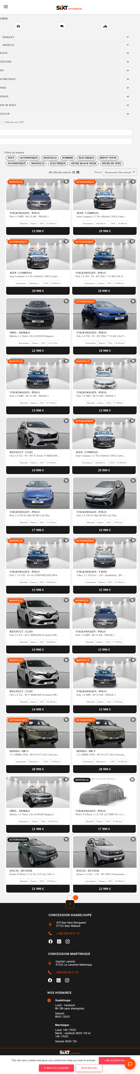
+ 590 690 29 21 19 (68, 933)
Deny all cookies (57, 1068)
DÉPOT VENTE (108, 158)
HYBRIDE (67, 158)
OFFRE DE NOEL (111, 163)
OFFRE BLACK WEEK (83, 163)
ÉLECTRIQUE (86, 158)
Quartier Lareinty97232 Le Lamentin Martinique (74, 963)
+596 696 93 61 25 (67, 972)
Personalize (89, 1068)
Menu (5, 6)
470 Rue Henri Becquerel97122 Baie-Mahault (71, 924)
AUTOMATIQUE (29, 158)
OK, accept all (115, 1060)
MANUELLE (50, 158)
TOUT (11, 158)
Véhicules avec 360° (14, 122)
